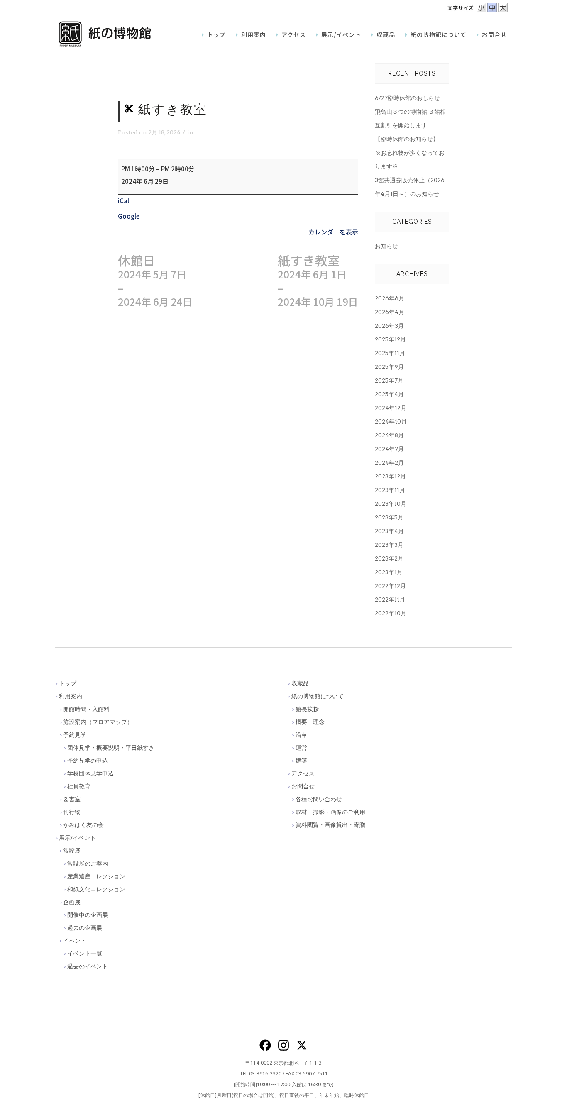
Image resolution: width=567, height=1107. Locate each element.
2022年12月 (390, 586)
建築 (301, 760)
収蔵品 (300, 683)
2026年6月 (389, 298)
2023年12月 (390, 476)
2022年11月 (390, 599)
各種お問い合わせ (319, 799)
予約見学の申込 (87, 760)
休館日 (155, 281)
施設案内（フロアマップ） (98, 722)
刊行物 (72, 812)
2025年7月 (389, 380)
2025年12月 (390, 339)
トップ (67, 683)
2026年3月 (389, 325)
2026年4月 (389, 312)
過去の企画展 (84, 927)
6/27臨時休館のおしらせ (407, 98)
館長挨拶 (307, 709)
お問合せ (303, 786)
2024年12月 (390, 408)
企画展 (72, 902)
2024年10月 (391, 421)
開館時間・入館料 (86, 709)
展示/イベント (77, 837)
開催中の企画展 (87, 915)
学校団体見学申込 (90, 773)
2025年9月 (389, 366)
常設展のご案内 (87, 863)
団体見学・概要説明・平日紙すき (110, 747)
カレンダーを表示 (333, 231)
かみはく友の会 (83, 825)
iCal (123, 200)
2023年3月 (389, 544)
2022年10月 (390, 613)
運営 (301, 747)
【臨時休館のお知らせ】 (407, 139)
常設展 (72, 850)
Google (128, 216)
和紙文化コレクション (96, 889)
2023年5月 (389, 517)
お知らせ (386, 246)
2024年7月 (389, 449)
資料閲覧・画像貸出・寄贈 (330, 825)
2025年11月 (390, 353)
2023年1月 (389, 572)
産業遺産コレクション (96, 876)
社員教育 (78, 786)
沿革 (301, 735)
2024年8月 (389, 435)
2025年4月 (389, 394)
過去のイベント (87, 966)
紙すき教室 (318, 281)
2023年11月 (390, 490)
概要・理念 (310, 722)
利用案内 (70, 696)
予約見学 (74, 735)
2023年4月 (389, 531)
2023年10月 (390, 503)
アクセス (303, 773)
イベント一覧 (84, 953)
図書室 (72, 799)
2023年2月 (389, 558)
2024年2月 (389, 462)
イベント (74, 940)
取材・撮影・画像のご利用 (330, 812)
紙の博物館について (317, 696)
